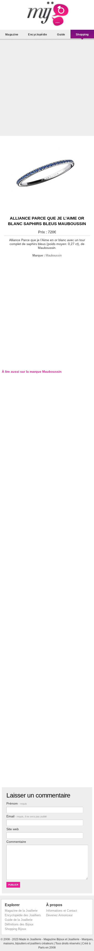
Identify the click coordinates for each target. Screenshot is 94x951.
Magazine (11, 34)
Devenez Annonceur (59, 915)
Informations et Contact (61, 910)
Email (26, 816)
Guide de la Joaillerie (18, 919)
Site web (12, 829)
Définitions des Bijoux (19, 924)
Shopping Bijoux (15, 929)
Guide (61, 34)
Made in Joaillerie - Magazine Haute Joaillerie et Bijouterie (47, 13)
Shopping (82, 34)
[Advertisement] (47, 89)
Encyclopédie (37, 34)
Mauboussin (54, 255)
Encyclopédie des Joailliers (23, 915)
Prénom (16, 803)
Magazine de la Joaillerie (21, 910)
